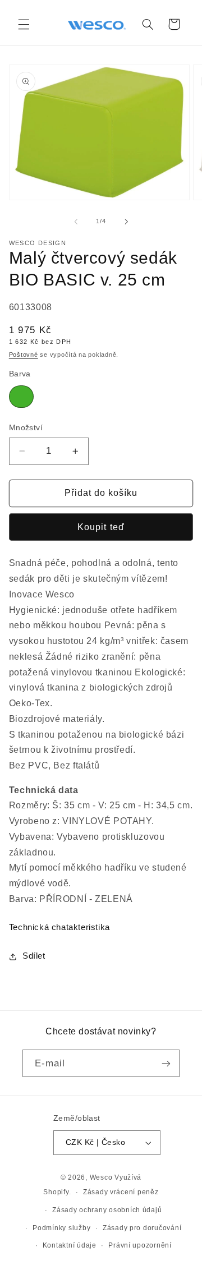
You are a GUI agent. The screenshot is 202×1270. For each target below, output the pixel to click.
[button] (23, 24)
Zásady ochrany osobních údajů (107, 1210)
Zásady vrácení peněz (121, 1192)
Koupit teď (101, 527)
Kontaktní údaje (70, 1245)
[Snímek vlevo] (75, 221)
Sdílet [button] (33, 955)
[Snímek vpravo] (126, 221)
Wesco (101, 1177)
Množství (26, 428)
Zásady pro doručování (142, 1228)
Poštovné (23, 354)
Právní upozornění (140, 1245)
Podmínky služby (61, 1228)
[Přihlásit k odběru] (166, 1063)
